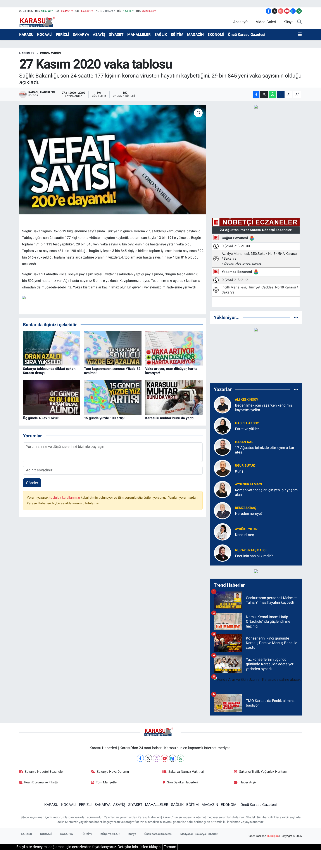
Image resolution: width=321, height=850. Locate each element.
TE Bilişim (272, 836)
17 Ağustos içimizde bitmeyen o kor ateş (264, 449)
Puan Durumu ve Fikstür (41, 782)
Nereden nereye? (248, 513)
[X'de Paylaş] (264, 94)
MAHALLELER (139, 34)
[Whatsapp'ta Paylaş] (272, 94)
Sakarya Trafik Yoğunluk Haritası (263, 772)
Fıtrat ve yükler (247, 429)
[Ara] (299, 22)
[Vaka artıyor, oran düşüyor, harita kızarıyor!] (174, 348)
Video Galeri (266, 22)
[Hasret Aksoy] (222, 425)
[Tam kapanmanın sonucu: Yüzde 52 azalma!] (113, 348)
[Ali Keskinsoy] (222, 404)
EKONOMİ (215, 34)
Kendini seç (244, 535)
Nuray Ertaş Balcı (250, 550)
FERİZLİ (62, 34)
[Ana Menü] (300, 35)
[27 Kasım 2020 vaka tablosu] (112, 159)
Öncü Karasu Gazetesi (246, 34)
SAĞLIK (160, 34)
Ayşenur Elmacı (248, 484)
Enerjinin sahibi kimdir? (254, 556)
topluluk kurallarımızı (65, 498)
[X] (148, 758)
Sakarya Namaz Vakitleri (186, 772)
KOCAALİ (44, 34)
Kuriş (239, 471)
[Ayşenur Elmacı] (222, 489)
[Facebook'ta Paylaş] (256, 94)
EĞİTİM (177, 34)
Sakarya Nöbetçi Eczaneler (44, 772)
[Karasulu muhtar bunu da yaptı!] (174, 397)
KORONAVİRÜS (50, 53)
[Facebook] (140, 758)
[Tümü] (296, 317)
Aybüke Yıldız (246, 529)
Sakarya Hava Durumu (113, 772)
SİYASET (116, 34)
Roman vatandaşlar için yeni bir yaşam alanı (266, 492)
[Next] (172, 758)
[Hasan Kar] (222, 447)
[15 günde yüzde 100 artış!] (113, 397)
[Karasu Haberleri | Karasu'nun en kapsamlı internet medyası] (39, 22)
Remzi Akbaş (245, 508)
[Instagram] (156, 758)
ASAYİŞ (99, 34)
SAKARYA (81, 34)
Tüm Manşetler (107, 782)
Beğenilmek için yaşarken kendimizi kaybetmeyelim (264, 407)
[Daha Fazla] (281, 94)
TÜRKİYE (86, 834)
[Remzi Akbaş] (222, 510)
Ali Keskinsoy (246, 400)
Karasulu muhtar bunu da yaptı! (169, 418)
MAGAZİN (195, 34)
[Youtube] (164, 758)
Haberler (27, 53)
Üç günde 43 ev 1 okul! (41, 418)
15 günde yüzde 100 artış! (104, 418)
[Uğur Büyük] (222, 468)
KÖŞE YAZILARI (110, 834)
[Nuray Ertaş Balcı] (222, 552)
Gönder (32, 483)
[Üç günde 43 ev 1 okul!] (51, 397)
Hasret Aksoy (247, 423)
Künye (288, 22)
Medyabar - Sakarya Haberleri (199, 834)
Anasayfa (241, 22)
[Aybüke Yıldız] (222, 531)
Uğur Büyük (245, 465)
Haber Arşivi (248, 782)
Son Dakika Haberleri (182, 782)
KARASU (26, 34)
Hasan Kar (244, 442)
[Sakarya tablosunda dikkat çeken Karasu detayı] (51, 348)
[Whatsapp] (180, 758)
